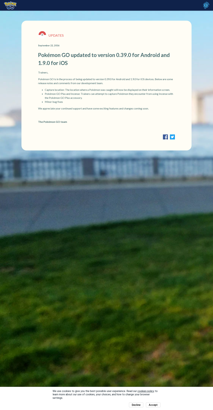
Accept (153, 405)
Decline (136, 405)
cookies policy (145, 391)
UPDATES (56, 35)
